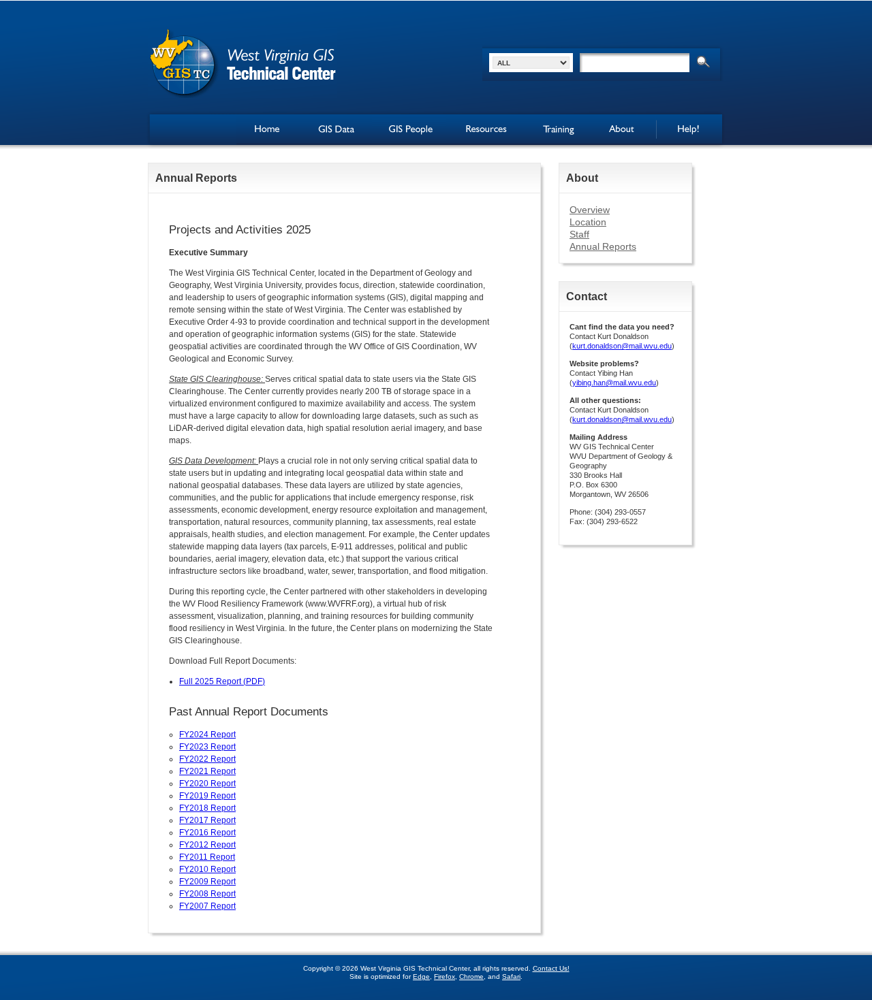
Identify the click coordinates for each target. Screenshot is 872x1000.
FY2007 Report (207, 906)
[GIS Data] (337, 129)
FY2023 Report (207, 747)
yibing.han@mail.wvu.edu (614, 382)
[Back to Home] (242, 63)
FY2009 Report (207, 881)
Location (588, 221)
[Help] (689, 129)
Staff (579, 234)
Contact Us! (551, 968)
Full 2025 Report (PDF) (222, 681)
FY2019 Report (207, 796)
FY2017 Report (207, 820)
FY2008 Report (207, 894)
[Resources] (485, 129)
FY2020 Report (207, 783)
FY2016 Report (207, 832)
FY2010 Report (207, 869)
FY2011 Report (207, 857)
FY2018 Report (207, 808)
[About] (623, 129)
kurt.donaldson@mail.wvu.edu (622, 346)
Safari (511, 976)
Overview (590, 209)
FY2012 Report (207, 845)
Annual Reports (603, 246)
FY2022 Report (207, 759)
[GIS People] (409, 129)
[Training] (558, 129)
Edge (421, 976)
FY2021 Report (207, 771)
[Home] (269, 129)
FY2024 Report (207, 734)
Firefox (444, 976)
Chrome (471, 976)
